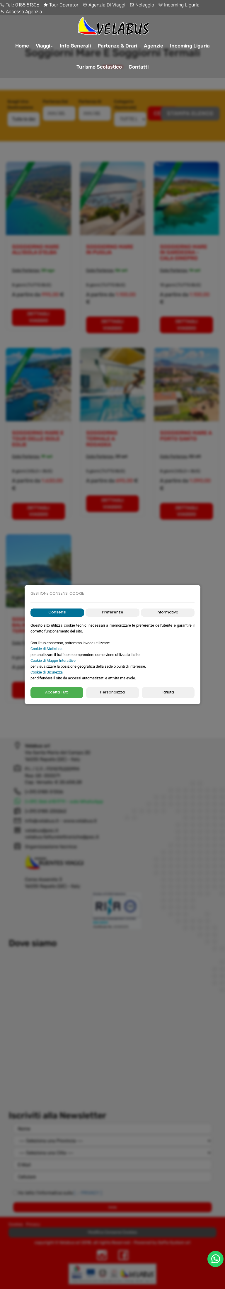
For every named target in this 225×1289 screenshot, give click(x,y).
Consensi (57, 612)
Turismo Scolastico (99, 67)
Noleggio (144, 5)
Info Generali (75, 46)
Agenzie (153, 46)
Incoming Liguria (181, 5)
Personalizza (112, 692)
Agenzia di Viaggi (106, 5)
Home (22, 46)
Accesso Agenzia (23, 11)
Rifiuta (168, 692)
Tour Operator (63, 5)
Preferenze (112, 612)
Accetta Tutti (57, 692)
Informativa (167, 612)
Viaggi (43, 46)
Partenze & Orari (117, 46)
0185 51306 (27, 5)
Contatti (139, 67)
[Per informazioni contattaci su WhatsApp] (215, 1259)
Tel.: (10, 5)
